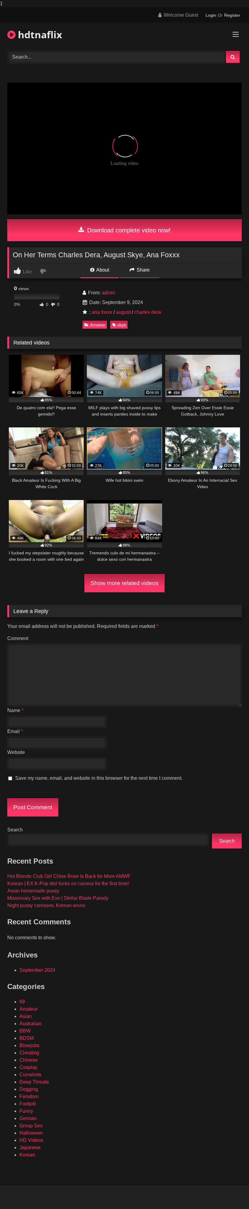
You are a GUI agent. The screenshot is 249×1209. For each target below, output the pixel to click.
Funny (26, 1111)
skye (121, 325)
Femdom (29, 1096)
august (123, 312)
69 (22, 1001)
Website (16, 752)
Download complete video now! (128, 230)
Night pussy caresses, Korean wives (46, 905)
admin (108, 292)
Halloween (31, 1132)
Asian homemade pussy (33, 890)
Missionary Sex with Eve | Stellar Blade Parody (57, 898)
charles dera (147, 312)
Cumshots (30, 1074)
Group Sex (31, 1125)
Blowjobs (29, 1045)
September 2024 (37, 970)
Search (15, 829)
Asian (25, 1016)
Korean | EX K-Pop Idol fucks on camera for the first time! (68, 883)
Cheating (29, 1052)
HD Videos (31, 1140)
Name (15, 710)
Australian (30, 1023)
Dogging (28, 1089)
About (102, 269)
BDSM (26, 1038)
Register (232, 15)
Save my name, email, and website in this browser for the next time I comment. (98, 778)
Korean (27, 1154)
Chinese (28, 1060)
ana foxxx (102, 312)
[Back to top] (230, 1192)
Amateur (97, 325)
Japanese (30, 1147)
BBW (25, 1030)
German (28, 1118)
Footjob (27, 1103)
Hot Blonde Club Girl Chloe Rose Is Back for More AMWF (69, 876)
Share (142, 269)
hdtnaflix (38, 34)
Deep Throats (34, 1081)
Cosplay (28, 1067)
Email (15, 731)
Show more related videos (124, 583)
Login (211, 15)
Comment (17, 638)
